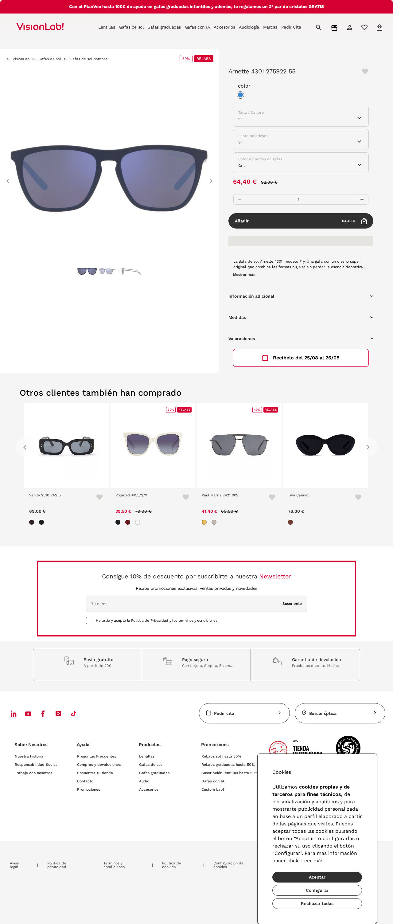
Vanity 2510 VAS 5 (45, 495)
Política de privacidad (56, 865)
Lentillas (146, 756)
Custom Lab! (212, 789)
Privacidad (159, 620)
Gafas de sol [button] (131, 27)
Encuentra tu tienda (95, 773)
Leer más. (313, 860)
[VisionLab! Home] (50, 27)
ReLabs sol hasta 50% (221, 756)
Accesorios (148, 789)
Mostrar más (244, 274)
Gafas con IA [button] (197, 27)
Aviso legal (14, 865)
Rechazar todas (317, 903)
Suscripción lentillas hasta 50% (229, 773)
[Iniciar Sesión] (350, 27)
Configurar (317, 890)
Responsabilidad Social (36, 764)
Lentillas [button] (106, 27)
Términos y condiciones (114, 865)
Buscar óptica (323, 713)
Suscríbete (292, 603)
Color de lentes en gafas (260, 159)
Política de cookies (171, 865)
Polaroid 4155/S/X (131, 495)
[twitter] (28, 713)
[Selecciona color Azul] (242, 96)
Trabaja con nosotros (33, 773)
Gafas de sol (150, 764)
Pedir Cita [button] (291, 27)
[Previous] (25, 447)
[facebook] (43, 713)
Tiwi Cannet (298, 495)
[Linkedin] (13, 713)
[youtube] (58, 713)
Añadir (295, 220)
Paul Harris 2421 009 (220, 495)
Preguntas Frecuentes (96, 756)
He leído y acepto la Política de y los (156, 620)
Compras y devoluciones (99, 764)
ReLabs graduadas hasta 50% (228, 764)
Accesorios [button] (224, 27)
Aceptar (317, 877)
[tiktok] (73, 713)
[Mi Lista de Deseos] (365, 27)
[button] (7, 178)
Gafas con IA (212, 781)
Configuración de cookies (228, 865)
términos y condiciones (197, 620)
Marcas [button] (270, 27)
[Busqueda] (319, 27)
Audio (144, 781)
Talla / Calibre (251, 112)
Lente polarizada (253, 136)
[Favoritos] (96, 497)
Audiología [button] (249, 27)
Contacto (85, 781)
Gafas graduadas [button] (164, 27)
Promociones (88, 789)
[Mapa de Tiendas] (335, 27)
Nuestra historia (29, 756)
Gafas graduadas (154, 773)
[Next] (368, 447)
